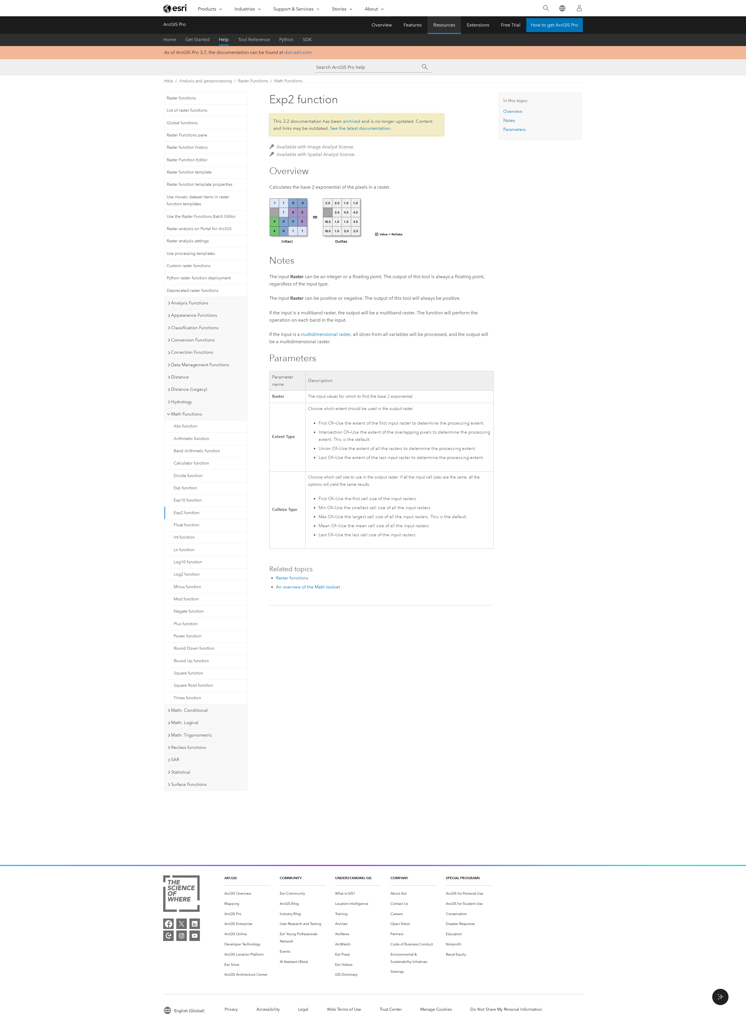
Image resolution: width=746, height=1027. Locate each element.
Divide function (188, 475)
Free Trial (510, 25)
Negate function (189, 611)
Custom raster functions (188, 265)
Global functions (182, 122)
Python (286, 39)
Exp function (185, 488)
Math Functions (288, 80)
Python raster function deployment (199, 278)
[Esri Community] (168, 935)
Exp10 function (188, 500)
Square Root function (193, 685)
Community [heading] (291, 878)
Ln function (184, 549)
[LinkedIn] (194, 924)
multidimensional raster (326, 334)
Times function (187, 697)
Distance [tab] (180, 377)
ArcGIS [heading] (230, 878)
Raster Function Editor (187, 159)
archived (351, 121)
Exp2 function (186, 512)
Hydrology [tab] (181, 401)
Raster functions (181, 98)
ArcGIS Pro (174, 24)
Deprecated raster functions (192, 290)
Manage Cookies (436, 1009)
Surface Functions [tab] (189, 784)
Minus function (187, 586)
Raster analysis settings (188, 241)
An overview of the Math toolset (308, 587)
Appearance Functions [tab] (194, 315)
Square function (188, 673)
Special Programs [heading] (463, 878)
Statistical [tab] (180, 772)
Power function (187, 636)
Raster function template (189, 172)
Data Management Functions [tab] (200, 364)
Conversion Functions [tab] (193, 340)
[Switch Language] (562, 8)
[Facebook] (168, 924)
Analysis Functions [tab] (189, 303)
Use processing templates (191, 253)
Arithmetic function (191, 438)
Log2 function (187, 574)
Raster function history (187, 147)
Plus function (186, 623)
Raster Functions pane (187, 135)
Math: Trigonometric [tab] (191, 735)
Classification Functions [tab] (195, 327)
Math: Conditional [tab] (189, 710)
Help (224, 39)
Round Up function (191, 660)
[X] (181, 924)
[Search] (546, 8)
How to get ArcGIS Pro (554, 25)
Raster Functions (253, 80)
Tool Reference (254, 39)
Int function (184, 537)
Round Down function (194, 648)
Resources (444, 25)
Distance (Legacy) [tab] (189, 389)
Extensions (478, 25)
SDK (307, 39)
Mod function (186, 599)
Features (413, 25)
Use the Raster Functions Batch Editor (201, 216)
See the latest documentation (360, 128)
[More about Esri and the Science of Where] (181, 894)
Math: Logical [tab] (184, 722)
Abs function (185, 426)
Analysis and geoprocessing (205, 80)
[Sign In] (579, 8)
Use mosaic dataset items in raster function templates (198, 200)
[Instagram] (181, 935)
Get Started (197, 39)
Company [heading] (399, 878)
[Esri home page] (175, 8)
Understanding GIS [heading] (353, 878)
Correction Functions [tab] (192, 352)
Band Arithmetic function (197, 450)
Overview (382, 25)
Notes (509, 120)
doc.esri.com (298, 52)
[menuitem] (247, 893)
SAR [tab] (175, 759)
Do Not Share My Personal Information (506, 1009)
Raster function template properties (199, 184)
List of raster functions (187, 110)
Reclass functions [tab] (188, 747)
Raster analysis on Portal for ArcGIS (199, 228)
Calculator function (191, 463)
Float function (186, 525)
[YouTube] (194, 935)
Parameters (514, 129)
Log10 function (188, 562)
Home (169, 39)
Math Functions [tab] (186, 414)
